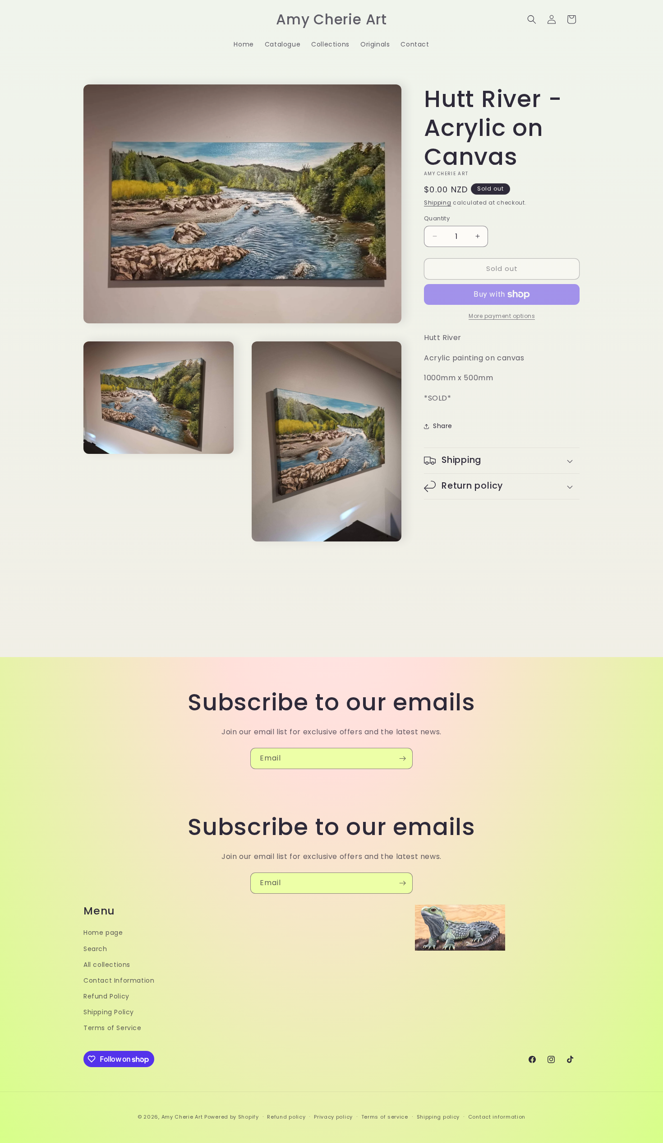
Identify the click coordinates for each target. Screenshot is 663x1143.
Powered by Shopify (231, 1116)
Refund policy (286, 1116)
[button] (532, 19)
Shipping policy (438, 1116)
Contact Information (118, 980)
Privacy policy (333, 1116)
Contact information (496, 1116)
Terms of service (384, 1116)
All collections (106, 964)
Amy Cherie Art (182, 1116)
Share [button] (442, 425)
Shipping (437, 202)
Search (95, 948)
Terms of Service (112, 1027)
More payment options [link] (502, 316)
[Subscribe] (402, 758)
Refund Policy (106, 996)
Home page (103, 932)
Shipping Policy (108, 1012)
